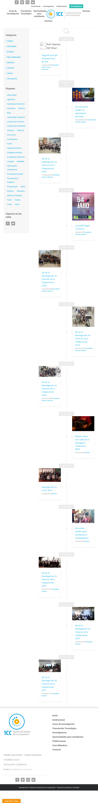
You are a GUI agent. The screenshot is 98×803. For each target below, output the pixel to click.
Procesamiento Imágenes (12, 180)
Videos (10, 73)
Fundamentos (12, 139)
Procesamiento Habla (15, 174)
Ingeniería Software (14, 148)
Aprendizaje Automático (16, 104)
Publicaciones (62, 6)
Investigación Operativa (16, 157)
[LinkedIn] (33, 2)
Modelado (20, 161)
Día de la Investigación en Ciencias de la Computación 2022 (49, 388)
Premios (10, 68)
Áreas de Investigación (63, 724)
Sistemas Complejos (14, 195)
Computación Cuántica (15, 122)
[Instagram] (27, 2)
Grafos (9, 144)
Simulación (21, 191)
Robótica (10, 191)
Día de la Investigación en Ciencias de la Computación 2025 (49, 165)
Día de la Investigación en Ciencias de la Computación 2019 (49, 579)
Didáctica (20, 130)
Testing (17, 200)
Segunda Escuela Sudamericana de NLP (50, 58)
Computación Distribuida (16, 126)
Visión (17, 204)
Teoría (9, 200)
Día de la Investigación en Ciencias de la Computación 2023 (82, 338)
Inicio (55, 715)
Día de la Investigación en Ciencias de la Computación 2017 (49, 684)
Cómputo (10, 130)
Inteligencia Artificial (14, 153)
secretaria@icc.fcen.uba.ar (21, 769)
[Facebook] (17, 2)
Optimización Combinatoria (12, 168)
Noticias (83, 122)
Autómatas (11, 108)
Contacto (56, 749)
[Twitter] (22, 2)
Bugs (9, 113)
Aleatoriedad (11, 95)
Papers (10, 41)
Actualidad (55, 65)
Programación (12, 187)
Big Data (22, 108)
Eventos (44, 67)
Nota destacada (14, 57)
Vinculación (12, 79)
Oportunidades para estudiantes (67, 736)
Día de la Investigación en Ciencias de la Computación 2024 (49, 279)
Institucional (35, 6)
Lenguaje (10, 161)
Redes (23, 187)
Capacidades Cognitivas (16, 117)
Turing (9, 204)
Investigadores (48, 6)
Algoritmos (11, 100)
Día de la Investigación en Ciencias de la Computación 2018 (82, 632)
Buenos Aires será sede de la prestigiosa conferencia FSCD (82, 443)
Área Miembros (76, 6)
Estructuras (11, 135)
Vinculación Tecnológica (64, 728)
